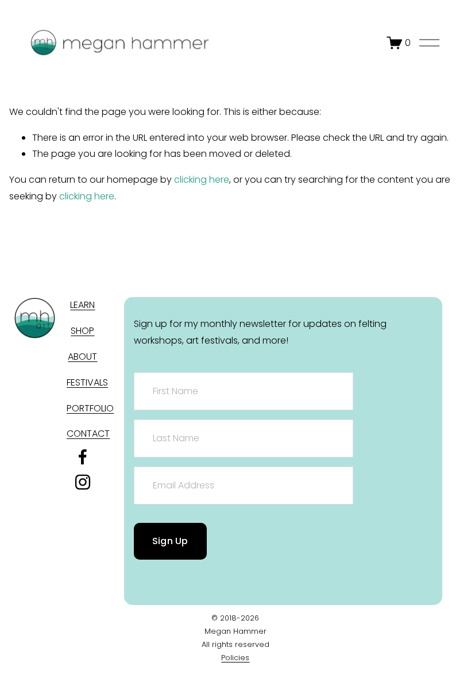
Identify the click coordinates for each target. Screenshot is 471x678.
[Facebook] (83, 457)
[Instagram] (83, 482)
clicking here (201, 179)
